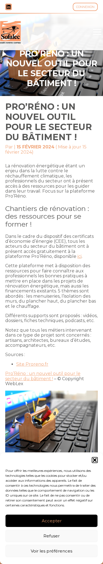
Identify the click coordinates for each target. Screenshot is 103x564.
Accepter (52, 520)
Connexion (85, 7)
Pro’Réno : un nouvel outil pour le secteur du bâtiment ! (42, 376)
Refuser (51, 535)
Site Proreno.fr (32, 364)
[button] (95, 460)
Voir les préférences (51, 551)
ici (79, 256)
